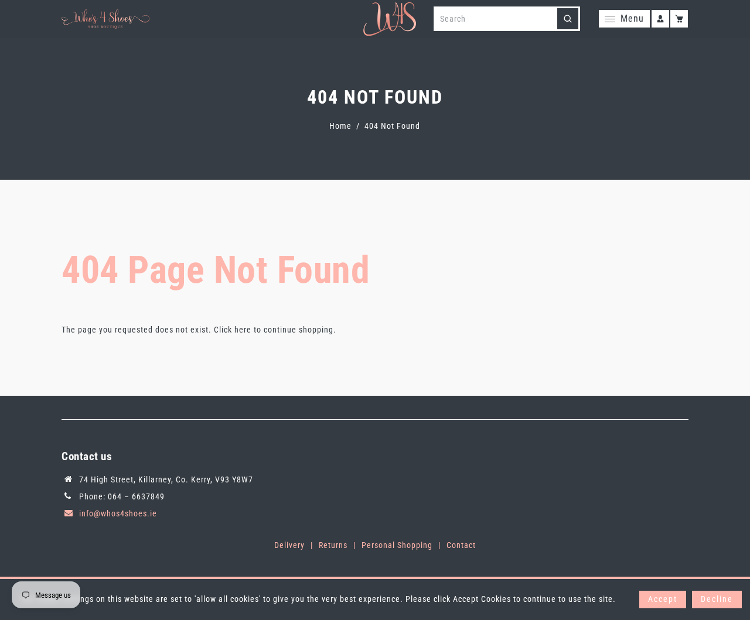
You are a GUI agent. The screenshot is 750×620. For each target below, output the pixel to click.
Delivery (289, 545)
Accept (662, 599)
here (242, 329)
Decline (717, 599)
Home (340, 126)
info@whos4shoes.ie (118, 513)
